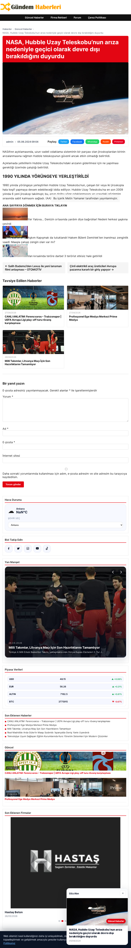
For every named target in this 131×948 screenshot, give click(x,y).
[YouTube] (37, 549)
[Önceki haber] (113, 572)
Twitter (63, 141)
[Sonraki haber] (120, 572)
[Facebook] (9, 549)
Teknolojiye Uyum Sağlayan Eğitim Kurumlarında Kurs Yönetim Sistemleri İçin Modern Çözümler (57, 736)
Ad (5, 428)
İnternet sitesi (11, 455)
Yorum (8, 396)
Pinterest (118, 141)
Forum (77, 17)
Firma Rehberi (59, 17)
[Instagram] (28, 549)
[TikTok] (47, 549)
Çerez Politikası (97, 17)
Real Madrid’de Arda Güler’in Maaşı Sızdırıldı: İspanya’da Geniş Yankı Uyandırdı (48, 732)
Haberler (7, 29)
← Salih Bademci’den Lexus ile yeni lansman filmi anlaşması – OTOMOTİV (33, 267)
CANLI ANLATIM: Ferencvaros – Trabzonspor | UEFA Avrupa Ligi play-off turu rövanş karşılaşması (58, 721)
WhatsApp (92, 141)
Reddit (106, 141)
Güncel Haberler (34, 17)
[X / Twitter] (18, 549)
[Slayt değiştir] (59, 921)
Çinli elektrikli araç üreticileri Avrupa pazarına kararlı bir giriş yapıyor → (93, 267)
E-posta (9, 442)
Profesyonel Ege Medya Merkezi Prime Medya (31, 725)
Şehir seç (14, 518)
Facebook (77, 141)
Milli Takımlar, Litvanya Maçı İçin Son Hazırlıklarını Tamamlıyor (39, 728)
